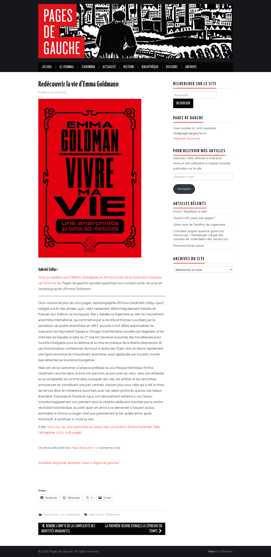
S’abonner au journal (186, 138)
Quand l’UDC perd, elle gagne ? (194, 218)
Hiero (211, 551)
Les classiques (70, 514)
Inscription (184, 188)
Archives (191, 67)
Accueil (47, 67)
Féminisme (50, 514)
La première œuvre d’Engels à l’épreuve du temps (133, 528)
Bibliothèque (150, 67)
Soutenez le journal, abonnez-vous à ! (79, 463)
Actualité (109, 67)
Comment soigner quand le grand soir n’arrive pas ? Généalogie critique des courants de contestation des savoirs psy (200, 235)
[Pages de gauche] (135, 31)
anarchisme (97, 514)
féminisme (113, 514)
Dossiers (172, 67)
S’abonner (88, 67)
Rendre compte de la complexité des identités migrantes (68, 528)
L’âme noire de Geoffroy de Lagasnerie (199, 224)
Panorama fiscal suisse (188, 245)
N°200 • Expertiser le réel (190, 211)
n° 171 (85, 447)
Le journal (67, 67)
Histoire (128, 67)
